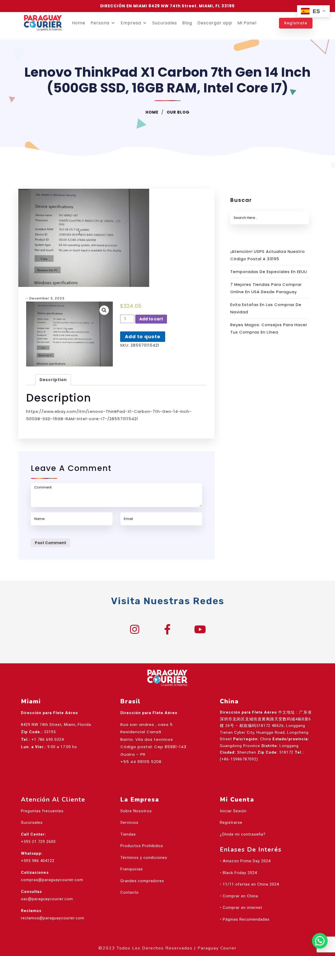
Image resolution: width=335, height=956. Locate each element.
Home (78, 23)
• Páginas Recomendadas (245, 919)
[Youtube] (200, 629)
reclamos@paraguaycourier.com (52, 918)
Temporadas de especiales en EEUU (268, 271)
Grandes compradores (142, 881)
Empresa (131, 23)
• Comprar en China (239, 896)
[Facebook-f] (167, 629)
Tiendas (128, 834)
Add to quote (142, 336)
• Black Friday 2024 (238, 872)
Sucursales (164, 23)
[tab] (53, 380)
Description (53, 379)
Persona (100, 23)
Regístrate (295, 23)
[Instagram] (134, 629)
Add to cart (151, 319)
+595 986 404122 (37, 860)
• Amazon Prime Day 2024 (245, 861)
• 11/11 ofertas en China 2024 (249, 884)
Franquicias (131, 869)
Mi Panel (246, 23)
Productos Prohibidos (141, 845)
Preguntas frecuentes (42, 811)
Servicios (129, 822)
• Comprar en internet (241, 907)
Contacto (129, 892)
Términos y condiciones (143, 857)
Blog (187, 23)
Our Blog (177, 112)
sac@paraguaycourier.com (47, 899)
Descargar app (214, 23)
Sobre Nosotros (136, 811)
